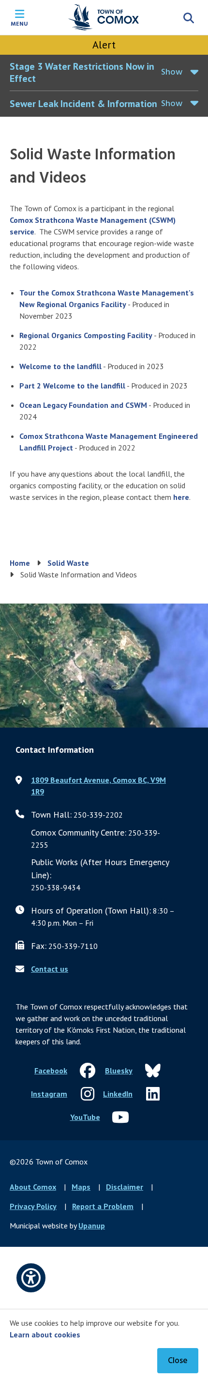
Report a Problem (103, 1206)
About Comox (33, 1187)
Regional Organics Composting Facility (85, 335)
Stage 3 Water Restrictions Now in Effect (82, 72)
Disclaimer (124, 1187)
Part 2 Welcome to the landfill (72, 385)
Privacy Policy (33, 1206)
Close (178, 1360)
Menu (19, 23)
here (181, 497)
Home (20, 563)
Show (171, 72)
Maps (81, 1187)
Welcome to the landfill (60, 366)
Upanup (91, 1225)
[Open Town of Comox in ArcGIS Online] (104, 666)
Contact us (49, 969)
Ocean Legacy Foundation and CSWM (83, 405)
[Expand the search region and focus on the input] (188, 17)
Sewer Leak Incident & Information (83, 103)
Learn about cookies (45, 1334)
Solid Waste (68, 563)
